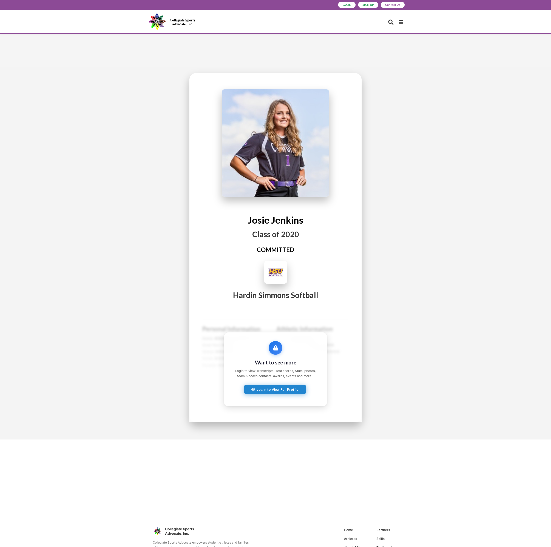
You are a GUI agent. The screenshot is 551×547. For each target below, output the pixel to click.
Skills (380, 539)
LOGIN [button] (346, 4)
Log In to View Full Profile (278, 389)
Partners (383, 530)
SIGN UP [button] (368, 4)
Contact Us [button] (392, 4)
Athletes (350, 539)
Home (348, 530)
